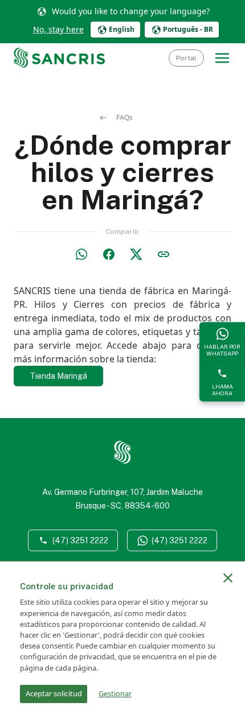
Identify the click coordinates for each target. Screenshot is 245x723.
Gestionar (115, 693)
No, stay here (58, 29)
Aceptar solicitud (54, 693)
